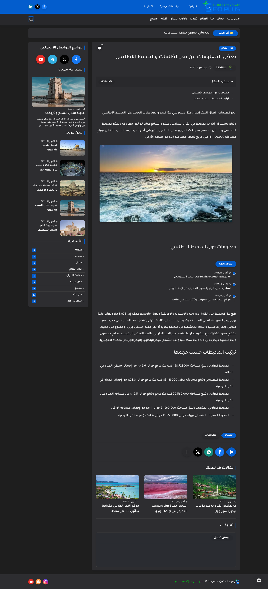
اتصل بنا (148, 6)
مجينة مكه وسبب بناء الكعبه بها (46, 168)
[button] (219, 452)
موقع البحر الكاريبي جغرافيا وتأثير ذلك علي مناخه (201, 300)
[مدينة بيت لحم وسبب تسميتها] (72, 228)
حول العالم (207, 19)
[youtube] (40, 59)
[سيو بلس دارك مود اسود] (221, 6)
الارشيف (192, 6)
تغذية (58, 256)
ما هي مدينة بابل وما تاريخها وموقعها (45, 188)
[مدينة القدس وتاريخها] (72, 148)
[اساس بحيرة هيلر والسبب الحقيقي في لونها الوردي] (166, 487)
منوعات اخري (58, 301)
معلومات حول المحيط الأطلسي (210, 93)
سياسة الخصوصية (170, 6)
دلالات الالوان (178, 19)
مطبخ (154, 19)
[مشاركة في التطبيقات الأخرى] (186, 452)
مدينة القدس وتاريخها (49, 148)
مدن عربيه (233, 19)
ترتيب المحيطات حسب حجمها (211, 98)
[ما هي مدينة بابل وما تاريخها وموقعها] (72, 188)
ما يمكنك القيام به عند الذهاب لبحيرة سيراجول (202, 277)
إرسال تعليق (222, 538)
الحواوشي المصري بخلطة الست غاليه (187, 33)
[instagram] (45, 581)
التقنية (58, 250)
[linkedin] (30, 6)
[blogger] (38, 581)
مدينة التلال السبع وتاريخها (65, 113)
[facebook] (44, 6)
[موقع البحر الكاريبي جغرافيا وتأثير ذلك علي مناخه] (117, 487)
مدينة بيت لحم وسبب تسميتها (47, 228)
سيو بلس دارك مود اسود (189, 581)
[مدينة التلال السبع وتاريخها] (58, 92)
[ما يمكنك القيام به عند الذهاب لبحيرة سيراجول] (214, 487)
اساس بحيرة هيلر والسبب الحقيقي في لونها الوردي (200, 288)
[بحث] (31, 19)
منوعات (57, 294)
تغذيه (193, 19)
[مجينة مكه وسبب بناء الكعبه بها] (72, 168)
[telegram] (52, 59)
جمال (220, 19)
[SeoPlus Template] (237, 581)
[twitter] (37, 6)
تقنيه (163, 19)
